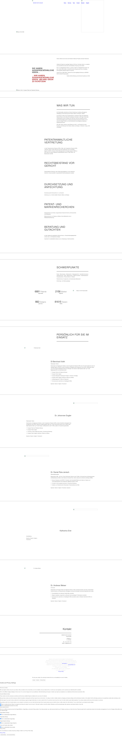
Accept (34, 680)
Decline (37, 680)
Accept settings (3, 734)
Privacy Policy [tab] (2, 728)
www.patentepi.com (71, 664)
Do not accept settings (11, 734)
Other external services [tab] (4, 707)
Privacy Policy (61, 671)
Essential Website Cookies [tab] (5, 693)
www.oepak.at (64, 663)
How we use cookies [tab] (4, 687)
